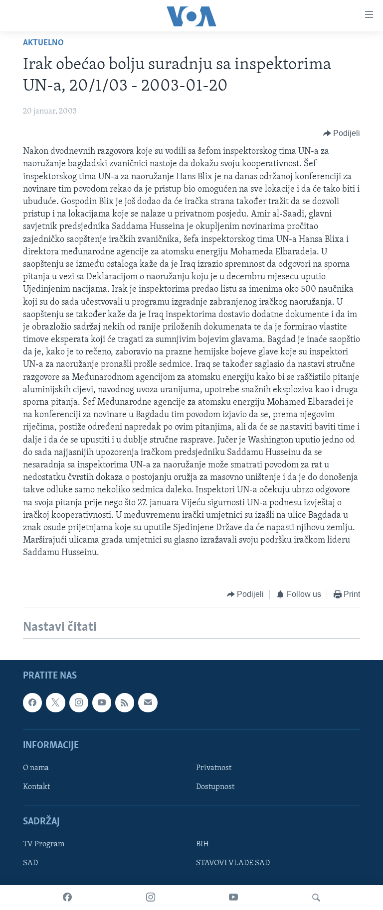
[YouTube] (233, 897)
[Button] (342, 133)
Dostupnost (215, 787)
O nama (36, 768)
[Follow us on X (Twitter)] (55, 702)
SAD (30, 863)
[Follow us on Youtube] (101, 702)
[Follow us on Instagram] (78, 702)
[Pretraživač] (316, 897)
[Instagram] (150, 897)
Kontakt (36, 787)
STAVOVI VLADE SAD (233, 863)
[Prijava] (147, 702)
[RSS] (124, 702)
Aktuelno (43, 43)
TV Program (43, 844)
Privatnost (213, 768)
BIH (202, 844)
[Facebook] (67, 897)
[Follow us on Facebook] (32, 702)
